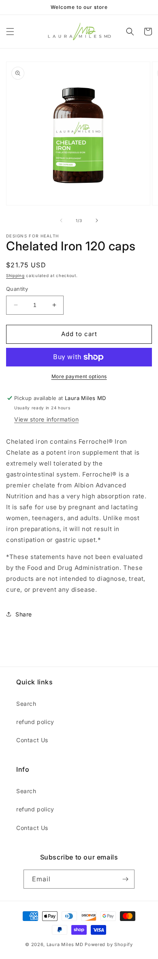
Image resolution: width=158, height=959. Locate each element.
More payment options (79, 376)
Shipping (15, 275)
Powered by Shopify (109, 944)
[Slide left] (61, 220)
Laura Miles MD (65, 944)
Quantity (17, 289)
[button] (10, 31)
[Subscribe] (125, 879)
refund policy (35, 721)
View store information (46, 419)
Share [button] (23, 614)
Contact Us (32, 740)
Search (26, 703)
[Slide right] (97, 220)
